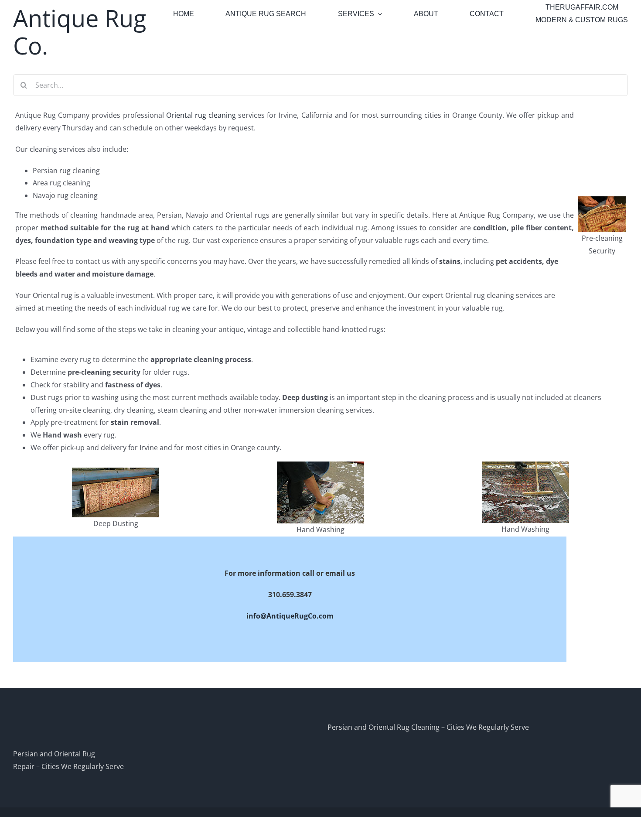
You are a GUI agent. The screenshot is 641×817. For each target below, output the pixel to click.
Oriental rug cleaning (201, 115)
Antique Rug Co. (79, 32)
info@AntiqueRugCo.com (290, 616)
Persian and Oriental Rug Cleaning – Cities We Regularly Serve (428, 727)
